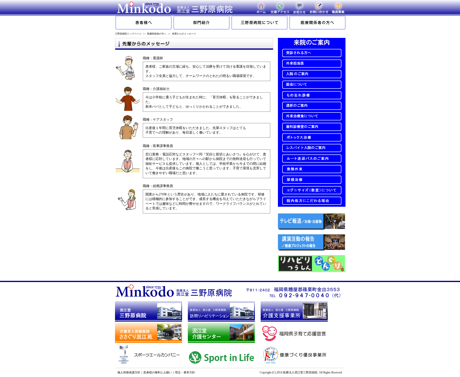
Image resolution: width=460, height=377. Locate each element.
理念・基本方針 (185, 372)
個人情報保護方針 (128, 372)
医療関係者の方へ (156, 33)
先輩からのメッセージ (184, 33)
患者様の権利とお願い (157, 372)
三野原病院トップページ (128, 33)
